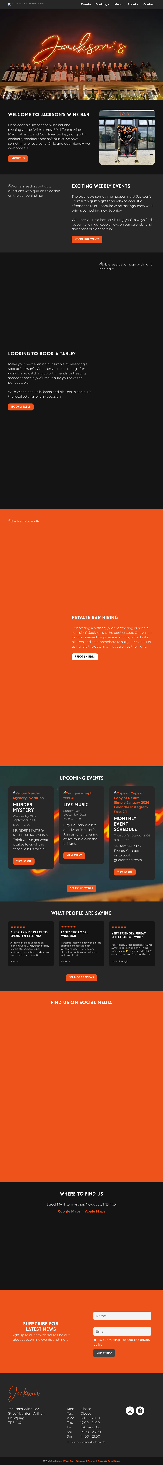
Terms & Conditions (109, 1461)
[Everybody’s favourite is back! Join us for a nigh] (137, 1047)
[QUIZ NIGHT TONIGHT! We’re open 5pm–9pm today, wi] (63, 1079)
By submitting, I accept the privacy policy (121, 1342)
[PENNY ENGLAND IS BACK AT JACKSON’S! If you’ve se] (100, 1076)
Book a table (20, 407)
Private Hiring (85, 656)
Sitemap (80, 1461)
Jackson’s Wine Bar (62, 1461)
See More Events (81, 888)
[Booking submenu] (109, 4)
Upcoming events (87, 239)
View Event (23, 861)
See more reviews (81, 977)
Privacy (91, 1461)
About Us (18, 158)
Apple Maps (95, 1211)
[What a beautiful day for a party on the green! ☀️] (26, 1088)
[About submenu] (137, 4)
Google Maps (69, 1211)
